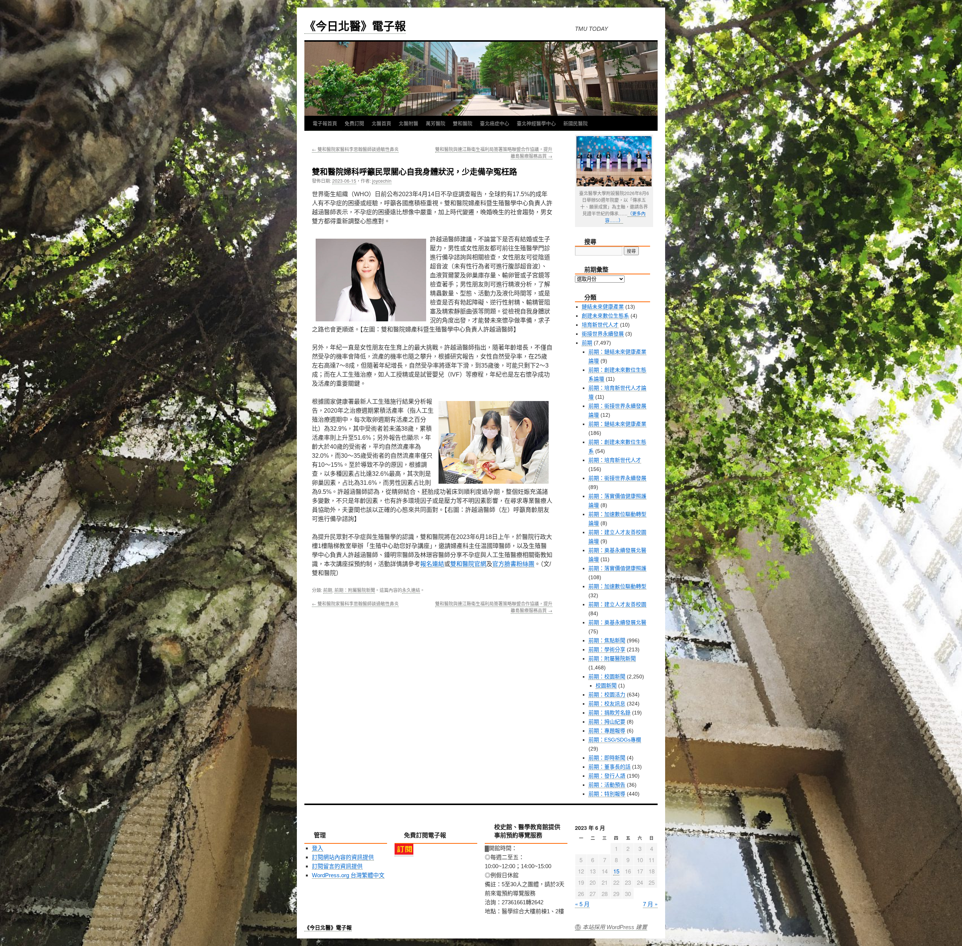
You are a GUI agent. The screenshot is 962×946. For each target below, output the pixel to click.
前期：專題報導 (606, 731)
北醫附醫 (408, 123)
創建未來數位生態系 (605, 316)
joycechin (382, 180)
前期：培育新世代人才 (614, 460)
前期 (327, 590)
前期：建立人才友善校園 (617, 604)
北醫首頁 (381, 123)
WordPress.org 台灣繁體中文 (348, 875)
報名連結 (432, 564)
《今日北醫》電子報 (355, 25)
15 (616, 871)
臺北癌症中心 (494, 123)
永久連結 (411, 590)
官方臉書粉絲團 (513, 564)
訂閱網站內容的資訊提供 (343, 857)
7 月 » (650, 904)
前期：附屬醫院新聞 (354, 590)
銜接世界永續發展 (603, 334)
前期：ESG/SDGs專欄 (614, 740)
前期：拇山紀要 (606, 722)
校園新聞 (606, 686)
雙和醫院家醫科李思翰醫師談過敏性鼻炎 (355, 149)
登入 (317, 848)
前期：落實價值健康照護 (617, 568)
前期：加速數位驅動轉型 (617, 586)
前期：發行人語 (606, 776)
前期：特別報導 (606, 794)
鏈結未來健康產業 (603, 307)
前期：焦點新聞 (606, 640)
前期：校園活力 (606, 695)
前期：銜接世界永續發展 (617, 478)
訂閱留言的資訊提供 (337, 866)
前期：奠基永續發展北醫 (617, 622)
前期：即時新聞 (606, 758)
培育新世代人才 (600, 325)
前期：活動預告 (606, 785)
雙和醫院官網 (468, 564)
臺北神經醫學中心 (536, 123)
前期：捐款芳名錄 (609, 713)
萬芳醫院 (435, 123)
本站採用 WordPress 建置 (614, 927)
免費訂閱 (354, 123)
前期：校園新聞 (606, 677)
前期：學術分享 (606, 649)
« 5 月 (582, 904)
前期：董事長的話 (609, 767)
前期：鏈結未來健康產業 (617, 424)
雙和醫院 (462, 123)
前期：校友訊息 (606, 704)
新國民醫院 (575, 123)
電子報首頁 (325, 123)
